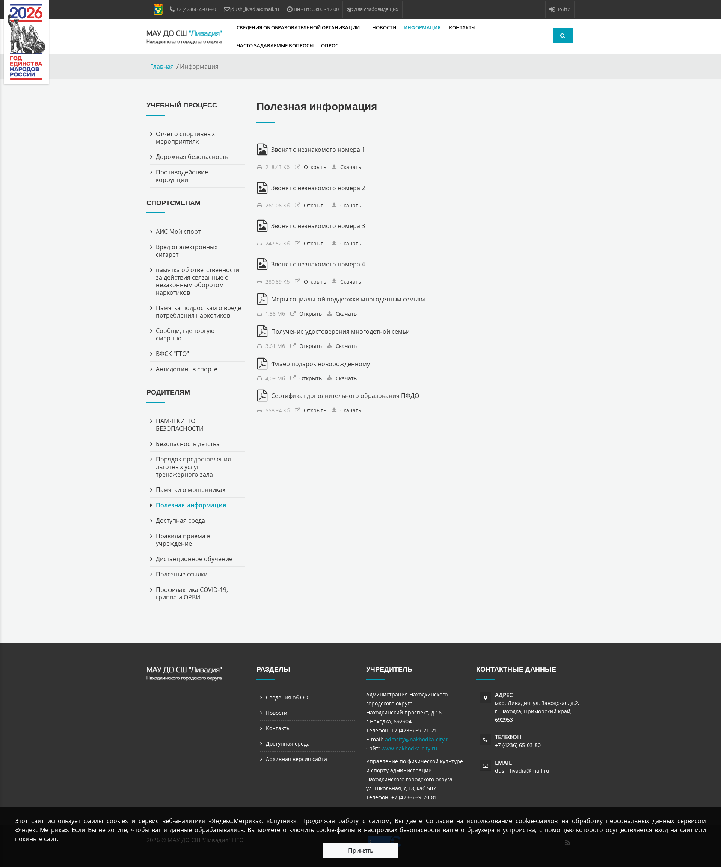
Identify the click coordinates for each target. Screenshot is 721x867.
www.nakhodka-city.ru (409, 748)
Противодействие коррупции (182, 176)
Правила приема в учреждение (183, 540)
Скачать (350, 167)
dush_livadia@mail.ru (522, 770)
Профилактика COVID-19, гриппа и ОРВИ (192, 593)
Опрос (329, 45)
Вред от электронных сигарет (186, 251)
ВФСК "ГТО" (172, 354)
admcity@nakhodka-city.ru (418, 739)
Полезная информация (191, 505)
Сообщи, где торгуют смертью (186, 334)
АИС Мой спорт (178, 231)
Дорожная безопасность (192, 157)
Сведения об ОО (287, 697)
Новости (384, 27)
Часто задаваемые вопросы (275, 45)
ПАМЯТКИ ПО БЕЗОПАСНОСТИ (180, 425)
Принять (360, 850)
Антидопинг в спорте (186, 369)
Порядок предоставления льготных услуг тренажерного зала (193, 466)
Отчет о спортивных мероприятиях (185, 137)
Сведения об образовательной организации (299, 27)
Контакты (462, 27)
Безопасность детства (188, 444)
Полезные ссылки (182, 574)
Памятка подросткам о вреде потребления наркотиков (198, 311)
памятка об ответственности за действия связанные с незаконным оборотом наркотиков (197, 281)
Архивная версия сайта (296, 759)
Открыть (315, 167)
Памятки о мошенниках (190, 490)
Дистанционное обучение (194, 559)
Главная (162, 66)
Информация (423, 27)
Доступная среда (180, 520)
